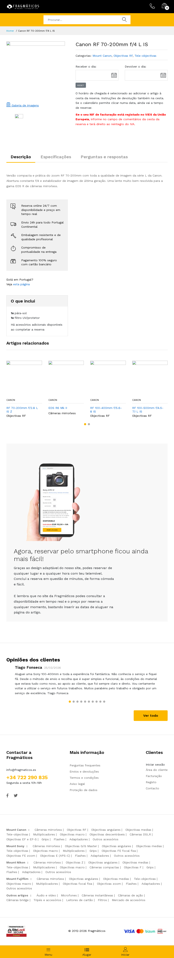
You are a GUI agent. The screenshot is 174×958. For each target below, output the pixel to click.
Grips (45, 839)
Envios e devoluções (84, 771)
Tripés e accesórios (47, 900)
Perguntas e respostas (104, 156)
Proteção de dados (83, 790)
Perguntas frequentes (85, 765)
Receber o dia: (86, 66)
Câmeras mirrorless (62, 413)
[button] (85, 424)
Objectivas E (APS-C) (55, 855)
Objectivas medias (138, 829)
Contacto (152, 788)
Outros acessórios (105, 839)
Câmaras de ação (130, 895)
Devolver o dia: (135, 66)
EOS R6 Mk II (57, 408)
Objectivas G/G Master (81, 846)
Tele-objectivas (145, 55)
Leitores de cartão (79, 900)
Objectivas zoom (109, 883)
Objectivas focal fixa (77, 883)
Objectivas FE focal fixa (119, 850)
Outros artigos (17, 895)
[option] (35, 70)
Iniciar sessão (155, 764)
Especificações (56, 156)
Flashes (59, 839)
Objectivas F (133, 867)
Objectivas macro (72, 834)
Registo (151, 782)
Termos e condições (84, 777)
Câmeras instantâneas (97, 895)
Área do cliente (157, 769)
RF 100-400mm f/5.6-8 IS (106, 409)
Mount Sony (15, 846)
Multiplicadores (44, 834)
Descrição (21, 156)
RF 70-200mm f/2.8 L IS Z (22, 409)
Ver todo (150, 716)
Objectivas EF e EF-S (21, 839)
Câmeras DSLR (140, 834)
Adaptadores (78, 839)
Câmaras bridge (17, 900)
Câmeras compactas (104, 867)
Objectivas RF (123, 55)
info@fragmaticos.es (21, 769)
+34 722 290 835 (27, 777)
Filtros (102, 900)
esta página (21, 284)
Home (10, 30)
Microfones (69, 895)
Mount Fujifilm (17, 878)
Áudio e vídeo (46, 895)
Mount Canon (102, 55)
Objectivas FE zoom (20, 855)
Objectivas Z (74, 862)
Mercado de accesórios (128, 900)
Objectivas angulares (106, 829)
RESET (80, 85)
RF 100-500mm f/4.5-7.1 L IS (147, 409)
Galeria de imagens (25, 105)
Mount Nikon (15, 862)
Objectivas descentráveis (107, 834)
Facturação (154, 776)
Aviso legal (77, 784)
